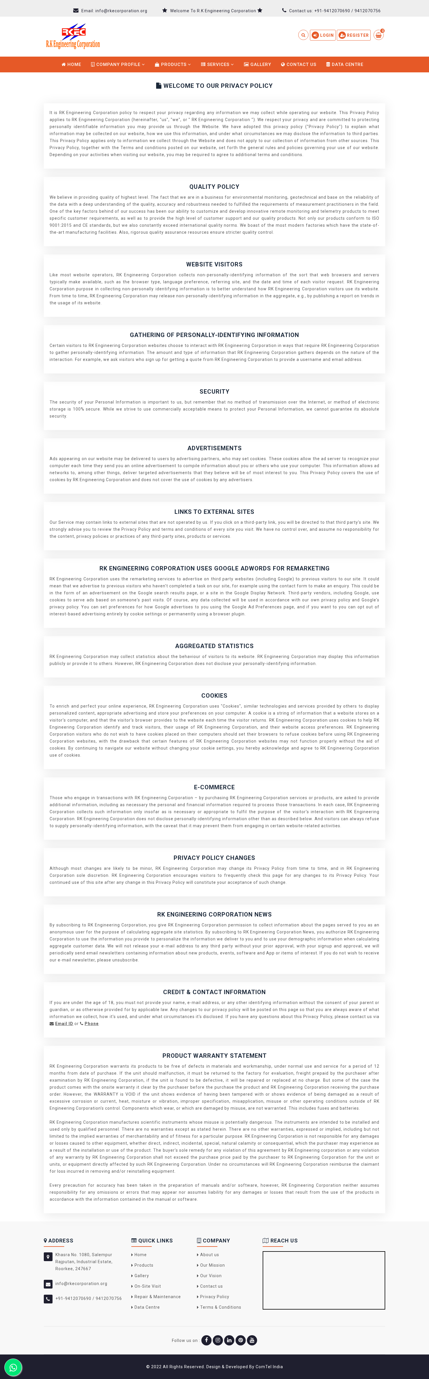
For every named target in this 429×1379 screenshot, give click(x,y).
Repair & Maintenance (158, 1296)
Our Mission (212, 1265)
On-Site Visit (148, 1286)
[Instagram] (218, 1340)
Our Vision (211, 1275)
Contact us (300, 64)
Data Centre (346, 64)
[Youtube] (252, 1340)
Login (326, 35)
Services (218, 64)
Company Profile (118, 64)
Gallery (260, 64)
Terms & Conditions (220, 1307)
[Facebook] (206, 1340)
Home (73, 64)
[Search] (303, 38)
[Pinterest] (241, 1340)
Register (357, 35)
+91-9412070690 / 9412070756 (347, 10)
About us (209, 1254)
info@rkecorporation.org (121, 10)
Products (174, 64)
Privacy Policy (214, 1296)
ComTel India (269, 1366)
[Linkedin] (229, 1340)
